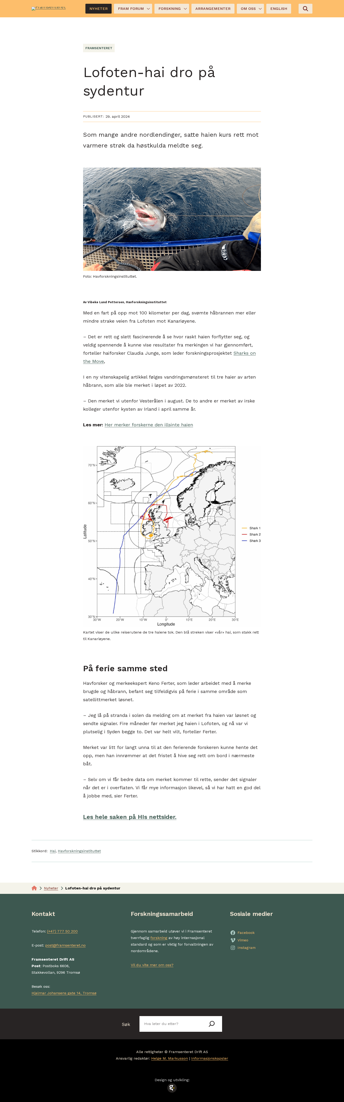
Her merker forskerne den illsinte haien (149, 425)
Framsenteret (98, 48)
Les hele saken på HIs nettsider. (129, 816)
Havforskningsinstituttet (79, 851)
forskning (158, 938)
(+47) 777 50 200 (62, 931)
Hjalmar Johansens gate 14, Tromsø (64, 993)
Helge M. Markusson (169, 1058)
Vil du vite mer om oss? (152, 965)
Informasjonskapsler (209, 1058)
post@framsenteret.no (65, 945)
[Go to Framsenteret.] (34, 888)
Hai (53, 851)
